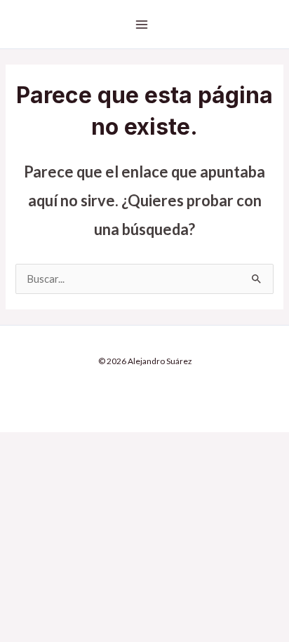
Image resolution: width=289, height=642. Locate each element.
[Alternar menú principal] (141, 24)
